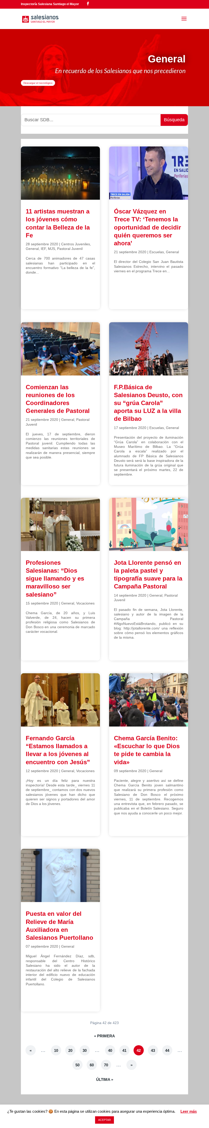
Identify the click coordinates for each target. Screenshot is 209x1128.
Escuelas (156, 252)
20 (70, 1050)
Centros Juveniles (75, 244)
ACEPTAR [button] (104, 1119)
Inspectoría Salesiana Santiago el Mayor (50, 4)
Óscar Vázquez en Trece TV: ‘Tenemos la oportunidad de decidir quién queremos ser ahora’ (147, 227)
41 (124, 1050)
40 (110, 1050)
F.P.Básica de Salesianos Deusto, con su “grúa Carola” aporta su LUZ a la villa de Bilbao (148, 403)
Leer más (188, 1111)
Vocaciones (85, 603)
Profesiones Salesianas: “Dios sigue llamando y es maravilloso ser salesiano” (55, 578)
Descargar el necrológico (38, 83)
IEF (43, 249)
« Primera (104, 1036)
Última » (104, 1079)
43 (153, 1050)
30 (85, 1050)
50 (77, 1065)
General (32, 249)
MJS (51, 249)
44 (167, 1050)
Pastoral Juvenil (70, 249)
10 (56, 1050)
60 (92, 1065)
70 (106, 1065)
